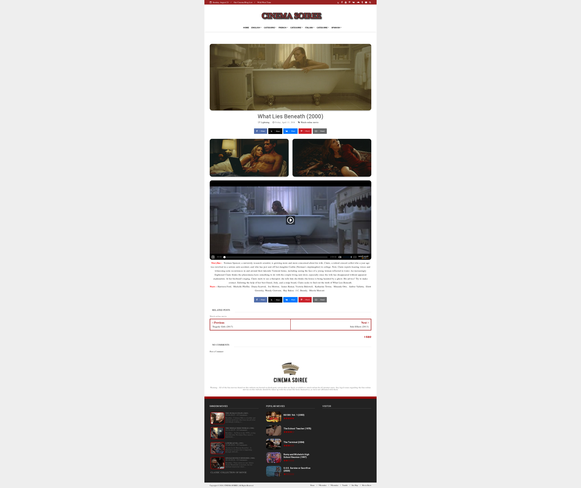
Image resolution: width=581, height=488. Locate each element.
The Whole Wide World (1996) (239, 428)
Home (312, 485)
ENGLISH (255, 27)
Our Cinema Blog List (243, 2)
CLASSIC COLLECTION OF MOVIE (228, 472)
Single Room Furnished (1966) (240, 458)
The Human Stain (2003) (236, 413)
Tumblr (345, 485)
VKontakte (323, 485)
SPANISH (335, 27)
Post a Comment (216, 351)
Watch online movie (309, 122)
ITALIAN (309, 27)
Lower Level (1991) (234, 443)
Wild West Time (264, 2)
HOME (246, 27)
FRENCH (282, 27)
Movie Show (366, 485)
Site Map (355, 485)
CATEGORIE (269, 27)
